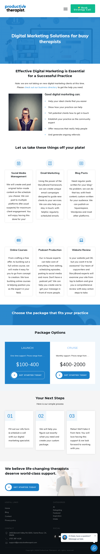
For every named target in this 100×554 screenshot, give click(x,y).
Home (7, 508)
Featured (56, 513)
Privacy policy (10, 520)
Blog (7, 512)
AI (54, 507)
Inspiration (57, 516)
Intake (55, 519)
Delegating (57, 510)
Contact (8, 516)
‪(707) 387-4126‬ (15, 538)
